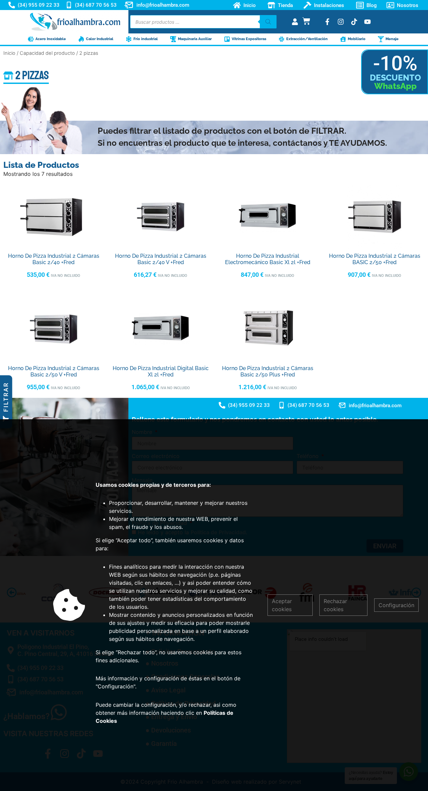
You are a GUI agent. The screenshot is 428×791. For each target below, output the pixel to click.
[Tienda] (271, 5)
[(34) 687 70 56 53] (69, 5)
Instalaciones (329, 5)
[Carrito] (306, 21)
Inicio (249, 5)
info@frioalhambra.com (162, 5)
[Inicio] (237, 5)
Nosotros (407, 5)
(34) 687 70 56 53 (96, 5)
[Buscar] (268, 21)
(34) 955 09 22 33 (39, 5)
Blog (371, 5)
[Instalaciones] (307, 5)
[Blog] (360, 5)
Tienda (285, 5)
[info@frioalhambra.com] (129, 5)
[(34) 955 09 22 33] (11, 5)
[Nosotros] (390, 5)
